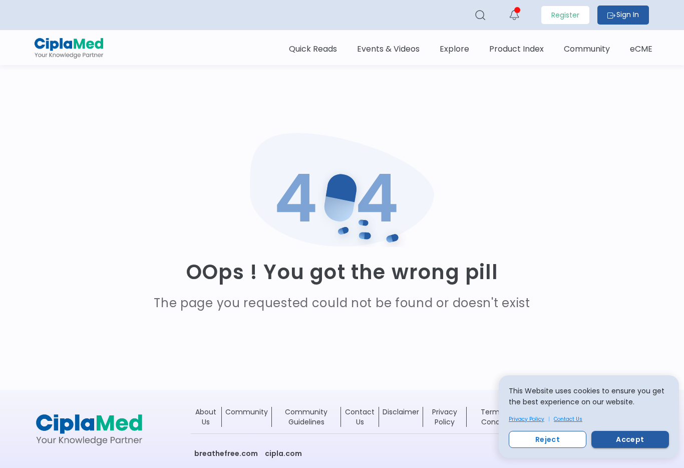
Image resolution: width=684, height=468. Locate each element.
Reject (547, 439)
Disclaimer (401, 412)
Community (246, 412)
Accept (630, 439)
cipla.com (283, 453)
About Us (205, 417)
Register (565, 15)
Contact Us (568, 419)
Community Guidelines (306, 417)
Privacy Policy (526, 419)
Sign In (627, 15)
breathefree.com (226, 453)
